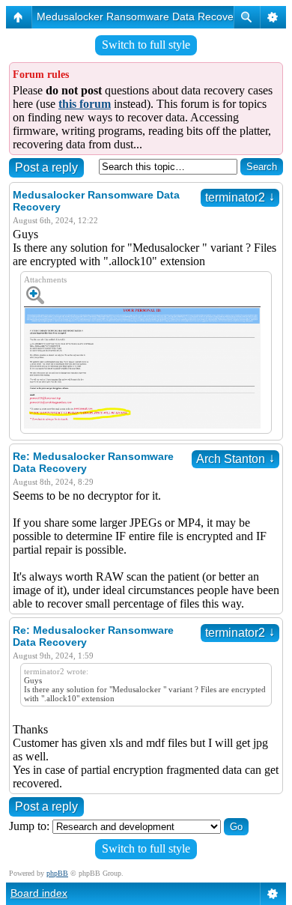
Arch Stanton (235, 458)
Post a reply (46, 167)
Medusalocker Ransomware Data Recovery (140, 16)
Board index (38, 893)
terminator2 (240, 197)
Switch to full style (146, 44)
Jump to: (29, 826)
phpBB (57, 873)
